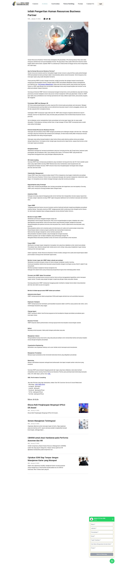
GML (49, 374)
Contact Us (90, 4)
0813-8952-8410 (40, 384)
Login (100, 3)
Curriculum (55, 4)
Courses (35, 4)
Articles (45, 4)
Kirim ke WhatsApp (102, 554)
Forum (80, 4)
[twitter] (47, 19)
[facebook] (49, 19)
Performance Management (45, 84)
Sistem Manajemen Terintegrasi (41, 421)
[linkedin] (44, 19)
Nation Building (68, 4)
